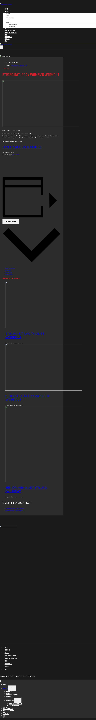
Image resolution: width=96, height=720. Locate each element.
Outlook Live (9, 274)
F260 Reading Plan (12, 26)
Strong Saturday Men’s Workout (14, 508)
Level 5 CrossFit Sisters (22, 147)
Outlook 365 (8, 272)
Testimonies (8, 37)
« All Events (5, 69)
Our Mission (8, 13)
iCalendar (8, 270)
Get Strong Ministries (10, 18)
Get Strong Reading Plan (13, 24)
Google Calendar (10, 268)
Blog (6, 35)
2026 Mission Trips (10, 31)
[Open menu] (1, 47)
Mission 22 (8, 20)
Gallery (7, 16)
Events (7, 28)
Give (6, 41)
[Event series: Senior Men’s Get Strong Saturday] (23, 497)
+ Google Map (16, 155)
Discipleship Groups (11, 33)
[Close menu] (0, 681)
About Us (7, 650)
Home (6, 9)
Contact (7, 39)
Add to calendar (11, 222)
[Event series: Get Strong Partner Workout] (23, 343)
